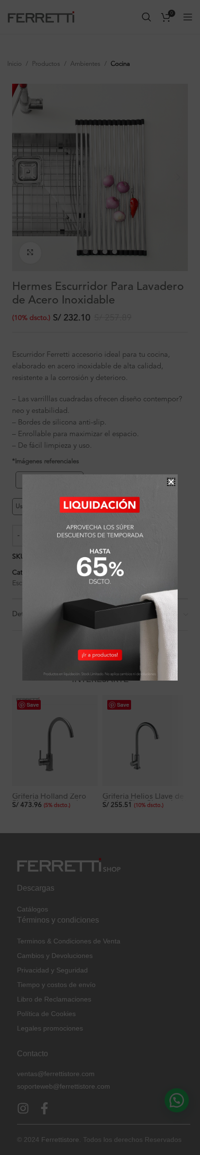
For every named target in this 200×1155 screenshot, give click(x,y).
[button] (171, 482)
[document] (100, 577)
